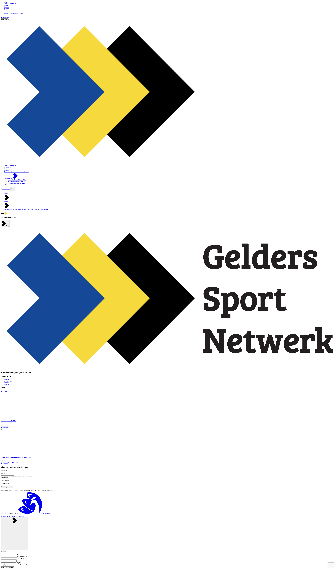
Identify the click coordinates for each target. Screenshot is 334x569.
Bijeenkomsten (8, 10)
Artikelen (6, 8)
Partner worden (6, 17)
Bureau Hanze (46, 513)
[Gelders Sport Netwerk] (167, 162)
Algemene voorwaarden (7, 516)
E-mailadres (20, 558)
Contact (6, 11)
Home (6, 2)
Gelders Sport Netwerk (10, 3)
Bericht (19, 562)
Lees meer (5, 427)
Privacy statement (19, 516)
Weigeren (11, 567)
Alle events (4, 391)
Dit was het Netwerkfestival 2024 (17, 183)
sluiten (3, 551)
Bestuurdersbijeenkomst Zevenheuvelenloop (16, 172)
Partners (6, 7)
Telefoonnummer (22, 556)
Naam (18, 554)
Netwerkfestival (8, 178)
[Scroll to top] (14, 533)
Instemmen (4, 567)
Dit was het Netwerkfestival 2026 (13, 13)
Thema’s (6, 5)
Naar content (4, 19)
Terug (7, 226)
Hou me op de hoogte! (6, 487)
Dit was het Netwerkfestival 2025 (17, 181)
